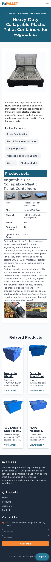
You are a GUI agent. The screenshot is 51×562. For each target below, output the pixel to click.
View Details (10, 390)
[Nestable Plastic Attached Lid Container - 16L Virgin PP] (12, 354)
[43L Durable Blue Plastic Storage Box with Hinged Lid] (12, 407)
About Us (7, 506)
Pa (10, 3)
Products (12, 14)
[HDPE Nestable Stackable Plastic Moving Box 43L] (38, 405)
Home (5, 497)
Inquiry (42, 556)
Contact (6, 510)
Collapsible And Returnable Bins (32, 14)
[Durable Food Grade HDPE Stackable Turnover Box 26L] (38, 350)
